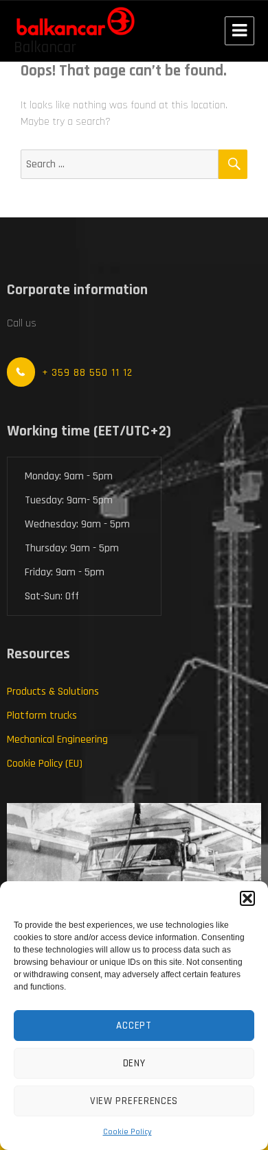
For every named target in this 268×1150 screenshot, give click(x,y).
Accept (133, 1025)
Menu (239, 30)
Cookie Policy (127, 1132)
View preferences (134, 1100)
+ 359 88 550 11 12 (87, 372)
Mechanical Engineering (57, 739)
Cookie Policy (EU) (44, 763)
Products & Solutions (53, 691)
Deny (134, 1063)
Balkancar (45, 48)
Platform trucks (42, 715)
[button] (247, 898)
